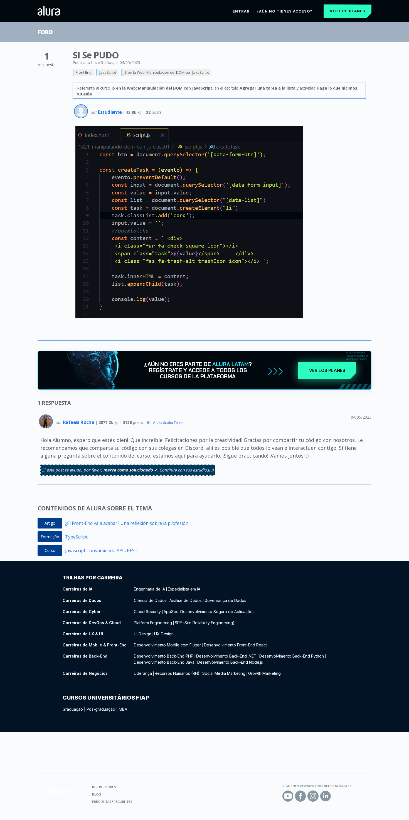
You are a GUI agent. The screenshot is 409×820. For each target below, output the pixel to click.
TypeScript (76, 537)
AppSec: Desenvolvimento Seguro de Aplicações (209, 611)
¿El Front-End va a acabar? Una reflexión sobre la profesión (126, 523)
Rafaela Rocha (79, 422)
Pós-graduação (101, 709)
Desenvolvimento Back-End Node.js (230, 662)
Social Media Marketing (223, 673)
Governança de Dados (225, 600)
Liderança (143, 673)
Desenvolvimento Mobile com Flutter (168, 645)
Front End (84, 72)
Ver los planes (347, 11)
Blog (96, 794)
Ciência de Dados (150, 600)
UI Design (142, 633)
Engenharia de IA (149, 589)
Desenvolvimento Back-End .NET (226, 656)
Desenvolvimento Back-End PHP (163, 656)
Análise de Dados (185, 600)
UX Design (164, 633)
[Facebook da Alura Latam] (300, 796)
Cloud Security (147, 611)
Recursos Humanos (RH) (177, 673)
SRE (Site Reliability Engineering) (205, 622)
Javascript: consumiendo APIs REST (101, 550)
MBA (123, 709)
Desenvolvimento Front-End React (235, 645)
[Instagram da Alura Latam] (313, 796)
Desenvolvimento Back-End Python (291, 656)
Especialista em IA (184, 589)
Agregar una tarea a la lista (267, 88)
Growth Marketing (264, 673)
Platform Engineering (153, 622)
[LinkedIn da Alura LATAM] (325, 796)
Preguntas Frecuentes (112, 801)
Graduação (73, 709)
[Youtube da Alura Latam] (288, 796)
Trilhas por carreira (92, 578)
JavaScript (107, 72)
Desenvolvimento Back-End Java (164, 662)
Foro (45, 32)
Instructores (104, 787)
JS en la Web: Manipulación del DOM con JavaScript (166, 72)
